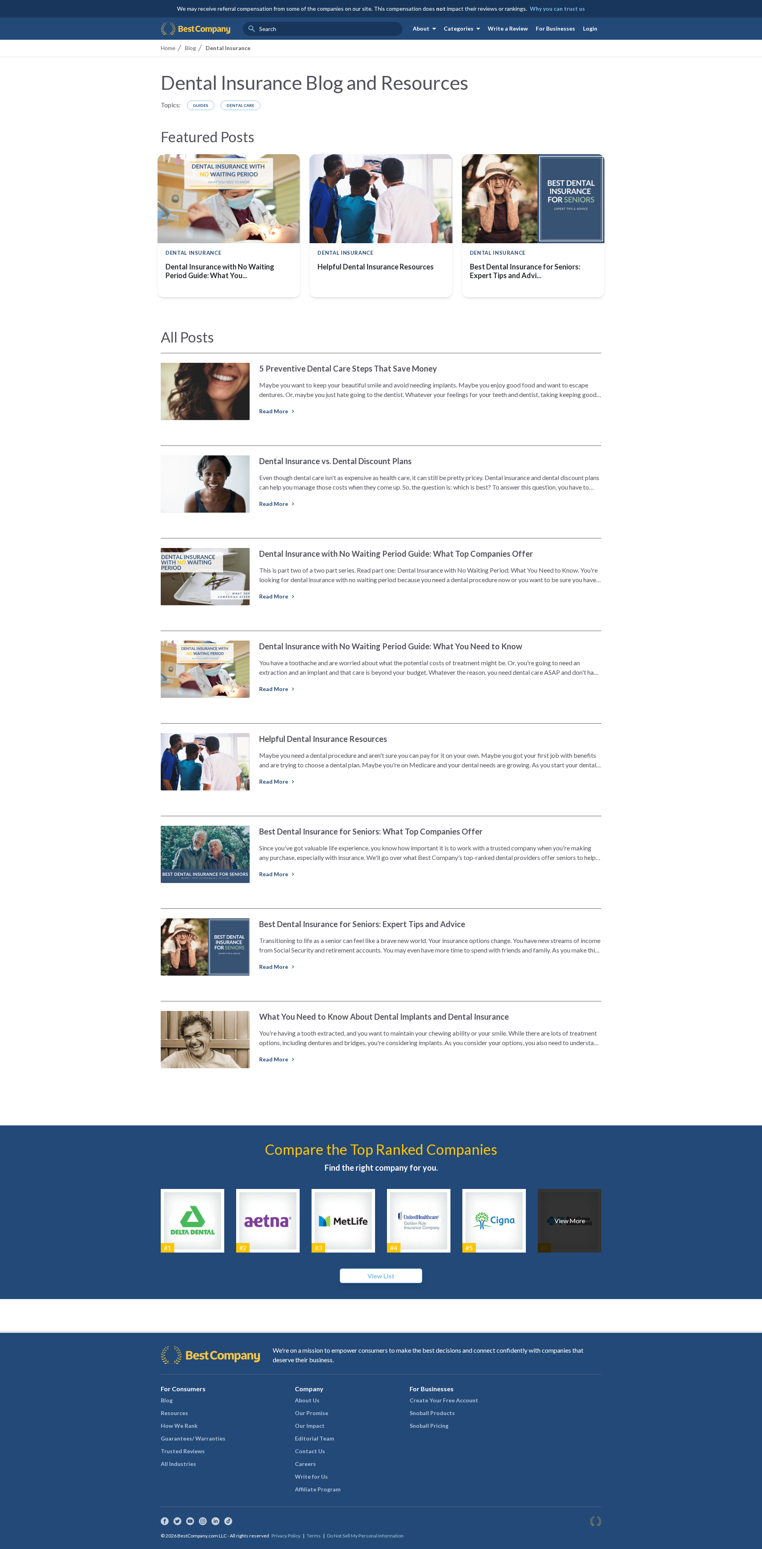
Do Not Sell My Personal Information (365, 1536)
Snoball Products (432, 1413)
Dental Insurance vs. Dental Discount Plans (335, 461)
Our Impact (310, 1425)
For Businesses (555, 28)
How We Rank (179, 1425)
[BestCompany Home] (195, 28)
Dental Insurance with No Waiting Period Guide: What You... (219, 271)
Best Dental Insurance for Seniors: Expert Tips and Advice (362, 924)
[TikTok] (228, 1521)
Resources (174, 1413)
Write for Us (311, 1476)
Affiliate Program (318, 1489)
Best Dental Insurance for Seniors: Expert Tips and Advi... (525, 271)
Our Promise (311, 1413)
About (426, 28)
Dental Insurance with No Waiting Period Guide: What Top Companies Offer (396, 553)
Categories (463, 28)
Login (590, 28)
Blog (167, 1400)
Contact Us (310, 1451)
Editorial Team (314, 1438)
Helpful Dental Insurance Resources (376, 266)
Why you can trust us (557, 8)
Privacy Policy (285, 1536)
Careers (305, 1463)
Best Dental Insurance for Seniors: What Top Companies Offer (371, 831)
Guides (200, 105)
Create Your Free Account (444, 1400)
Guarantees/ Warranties (193, 1438)
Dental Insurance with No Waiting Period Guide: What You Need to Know (390, 646)
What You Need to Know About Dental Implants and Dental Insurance (384, 1016)
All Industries (178, 1463)
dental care (240, 105)
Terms (314, 1536)
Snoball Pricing (429, 1425)
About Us (307, 1400)
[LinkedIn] (215, 1521)
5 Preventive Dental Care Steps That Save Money (348, 368)
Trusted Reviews (183, 1451)
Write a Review (508, 28)
